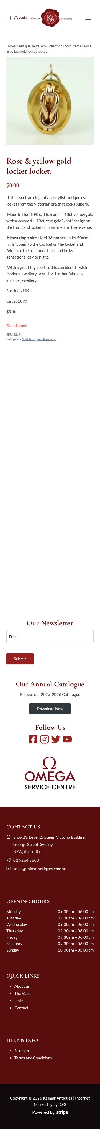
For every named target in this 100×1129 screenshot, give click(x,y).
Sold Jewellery (46, 339)
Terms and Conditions (33, 1057)
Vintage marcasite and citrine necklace (50, 564)
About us (22, 986)
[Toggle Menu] (88, 17)
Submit (20, 658)
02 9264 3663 (26, 860)
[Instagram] (44, 739)
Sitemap (21, 1050)
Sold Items (73, 46)
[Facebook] (33, 739)
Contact (21, 1007)
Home (11, 46)
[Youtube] (67, 739)
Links (19, 1000)
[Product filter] (8, 17)
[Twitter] (56, 739)
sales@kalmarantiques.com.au (39, 868)
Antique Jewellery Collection (40, 46)
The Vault (22, 993)
